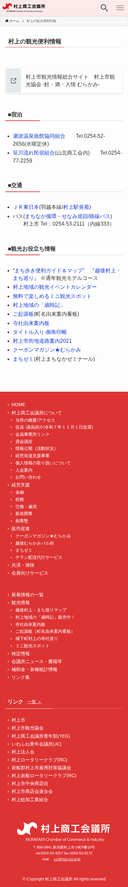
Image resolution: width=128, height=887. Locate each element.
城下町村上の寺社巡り (36, 638)
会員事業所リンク (32, 434)
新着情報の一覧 (27, 594)
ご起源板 (23, 314)
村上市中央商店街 (29, 783)
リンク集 (20, 677)
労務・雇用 (26, 507)
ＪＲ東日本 (26, 207)
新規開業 (23, 513)
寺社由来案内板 (31, 323)
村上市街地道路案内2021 (42, 341)
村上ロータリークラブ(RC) (39, 759)
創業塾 (21, 521)
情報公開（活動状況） (36, 448)
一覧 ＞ (35, 702)
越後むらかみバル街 (34, 543)
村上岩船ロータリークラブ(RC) (43, 775)
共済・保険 (22, 565)
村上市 (18, 720)
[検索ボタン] (104, 8)
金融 (19, 492)
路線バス (99, 216)
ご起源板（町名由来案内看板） (45, 631)
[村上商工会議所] (24, 8)
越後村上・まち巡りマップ (41, 610)
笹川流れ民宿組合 (34, 153)
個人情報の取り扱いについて (43, 463)
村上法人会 (22, 751)
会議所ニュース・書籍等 (36, 661)
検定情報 (20, 653)
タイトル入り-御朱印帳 (40, 332)
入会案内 (23, 470)
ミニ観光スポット (32, 646)
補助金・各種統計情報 (34, 669)
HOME (18, 404)
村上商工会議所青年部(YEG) (40, 736)
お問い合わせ (28, 477)
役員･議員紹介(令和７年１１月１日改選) (54, 427)
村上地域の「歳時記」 (39, 305)
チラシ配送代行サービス (38, 557)
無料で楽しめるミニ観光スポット (52, 296)
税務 (19, 499)
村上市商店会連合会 (32, 791)
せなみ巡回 (75, 216)
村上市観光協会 (27, 727)
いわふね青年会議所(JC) (36, 744)
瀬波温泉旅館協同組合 (39, 136)
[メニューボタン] (120, 8)
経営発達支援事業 (32, 456)
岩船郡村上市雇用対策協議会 (41, 767)
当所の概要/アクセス (35, 420)
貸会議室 (23, 441)
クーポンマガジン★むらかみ (47, 350)
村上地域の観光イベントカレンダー (55, 287)
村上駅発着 (76, 207)
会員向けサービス (29, 573)
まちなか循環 (40, 216)
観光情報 (20, 602)
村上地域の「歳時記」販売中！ (45, 617)
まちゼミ (23, 359)
